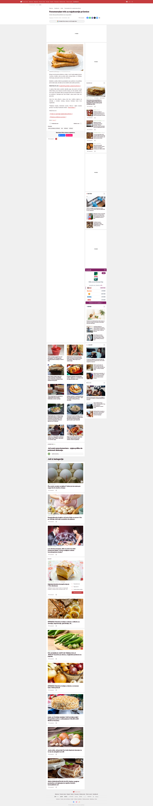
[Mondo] (57, 796)
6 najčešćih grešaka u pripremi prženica (69, 86)
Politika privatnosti (85, 799)
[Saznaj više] (104, 194)
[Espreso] (65, 796)
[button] (81, 18)
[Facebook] (73, 802)
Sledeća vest (76, 123)
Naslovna (51, 8)
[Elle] (85, 796)
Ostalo (62, 8)
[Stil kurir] (93, 796)
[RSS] (79, 802)
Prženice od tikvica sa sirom (57, 117)
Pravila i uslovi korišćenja (65, 799)
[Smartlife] (89, 796)
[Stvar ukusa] (24, 2)
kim (62, 128)
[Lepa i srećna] (76, 796)
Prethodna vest (55, 123)
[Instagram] (76, 802)
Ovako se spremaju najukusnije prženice (61, 114)
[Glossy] (96, 796)
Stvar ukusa (71, 107)
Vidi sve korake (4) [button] (77, 592)
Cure (53, 120)
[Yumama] (71, 796)
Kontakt (72, 799)
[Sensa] (80, 796)
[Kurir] (61, 796)
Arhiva (95, 799)
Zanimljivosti (56, 8)
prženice (66, 128)
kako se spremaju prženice (54, 128)
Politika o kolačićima (78, 799)
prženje (71, 128)
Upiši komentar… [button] (55, 453)
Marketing (92, 799)
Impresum (58, 799)
